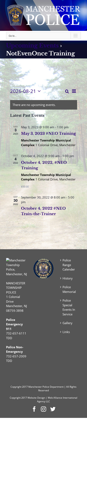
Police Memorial (69, 289)
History (68, 278)
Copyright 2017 (18, 397)
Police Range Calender (69, 264)
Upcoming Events (32, 45)
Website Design (36, 397)
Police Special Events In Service (69, 307)
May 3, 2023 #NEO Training (48, 133)
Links (66, 332)
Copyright (16, 386)
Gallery (67, 323)
